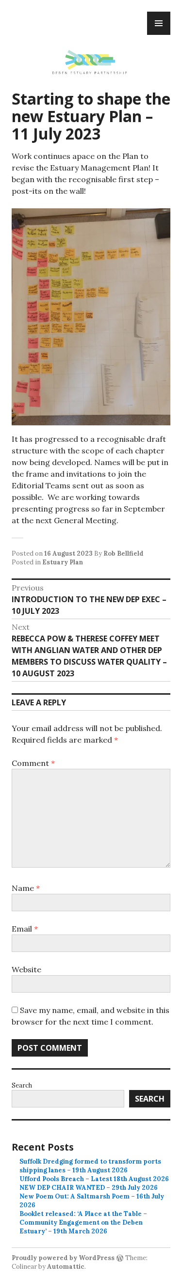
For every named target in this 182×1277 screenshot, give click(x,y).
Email (25, 929)
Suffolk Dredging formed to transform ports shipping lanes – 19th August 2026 (90, 1165)
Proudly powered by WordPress (63, 1258)
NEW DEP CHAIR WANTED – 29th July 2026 (88, 1188)
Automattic (65, 1266)
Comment (33, 763)
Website (26, 969)
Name (26, 888)
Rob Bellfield (123, 553)
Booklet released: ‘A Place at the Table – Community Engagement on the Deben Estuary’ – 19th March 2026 (83, 1222)
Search (22, 1085)
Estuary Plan (62, 562)
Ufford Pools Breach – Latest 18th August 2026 (94, 1179)
